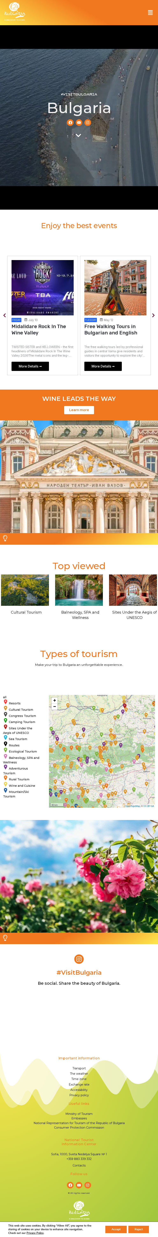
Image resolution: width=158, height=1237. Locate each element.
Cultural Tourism (26, 612)
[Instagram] (87, 122)
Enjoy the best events (79, 225)
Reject (139, 1229)
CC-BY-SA (148, 805)
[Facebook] (70, 122)
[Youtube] (79, 122)
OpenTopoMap (132, 805)
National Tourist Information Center (79, 1142)
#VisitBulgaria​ (79, 972)
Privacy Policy (35, 1233)
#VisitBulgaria (79, 94)
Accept (116, 1229)
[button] (150, 12)
